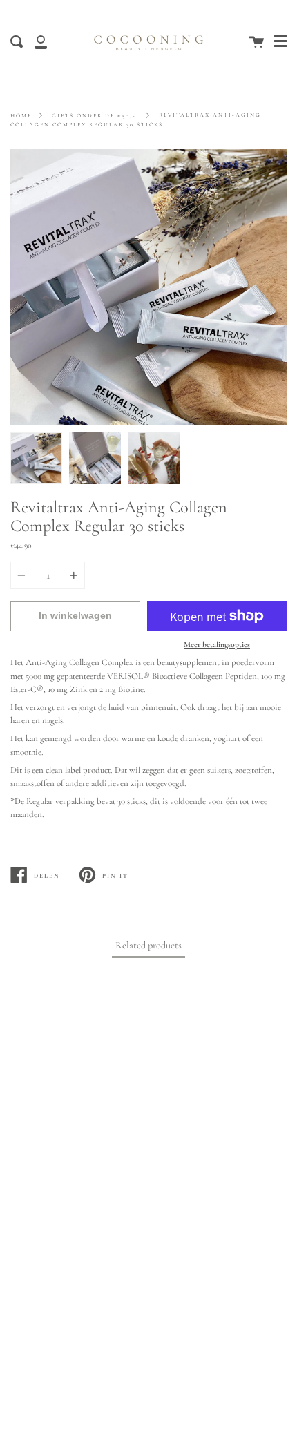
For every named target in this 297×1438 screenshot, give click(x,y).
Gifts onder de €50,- (94, 115)
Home (21, 115)
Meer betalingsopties (217, 644)
